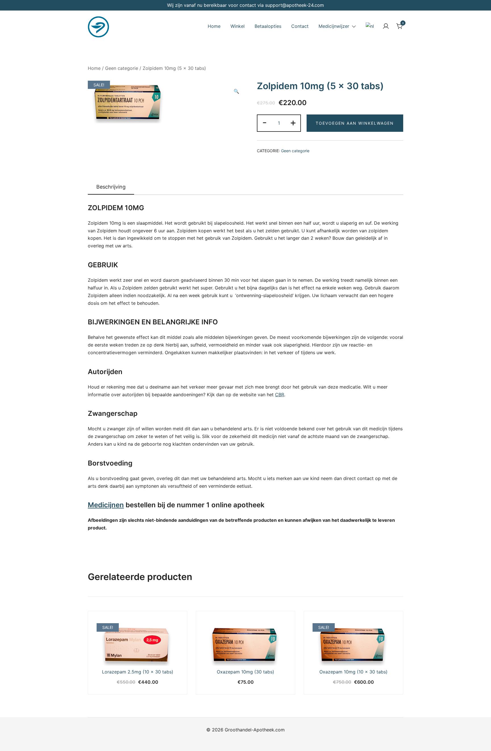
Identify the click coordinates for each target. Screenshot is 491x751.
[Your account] (385, 26)
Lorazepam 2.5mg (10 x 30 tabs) (137, 672)
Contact (300, 26)
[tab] (111, 187)
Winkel (237, 26)
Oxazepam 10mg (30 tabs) (245, 672)
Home (214, 26)
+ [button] (293, 122)
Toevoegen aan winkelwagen (355, 123)
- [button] (264, 122)
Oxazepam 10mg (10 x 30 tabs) (353, 672)
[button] (236, 91)
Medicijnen (106, 505)
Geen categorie (121, 68)
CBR (279, 394)
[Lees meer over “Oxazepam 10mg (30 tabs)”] (218, 655)
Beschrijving (111, 187)
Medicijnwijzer (334, 26)
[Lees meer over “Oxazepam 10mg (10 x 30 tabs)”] (326, 655)
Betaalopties (268, 26)
